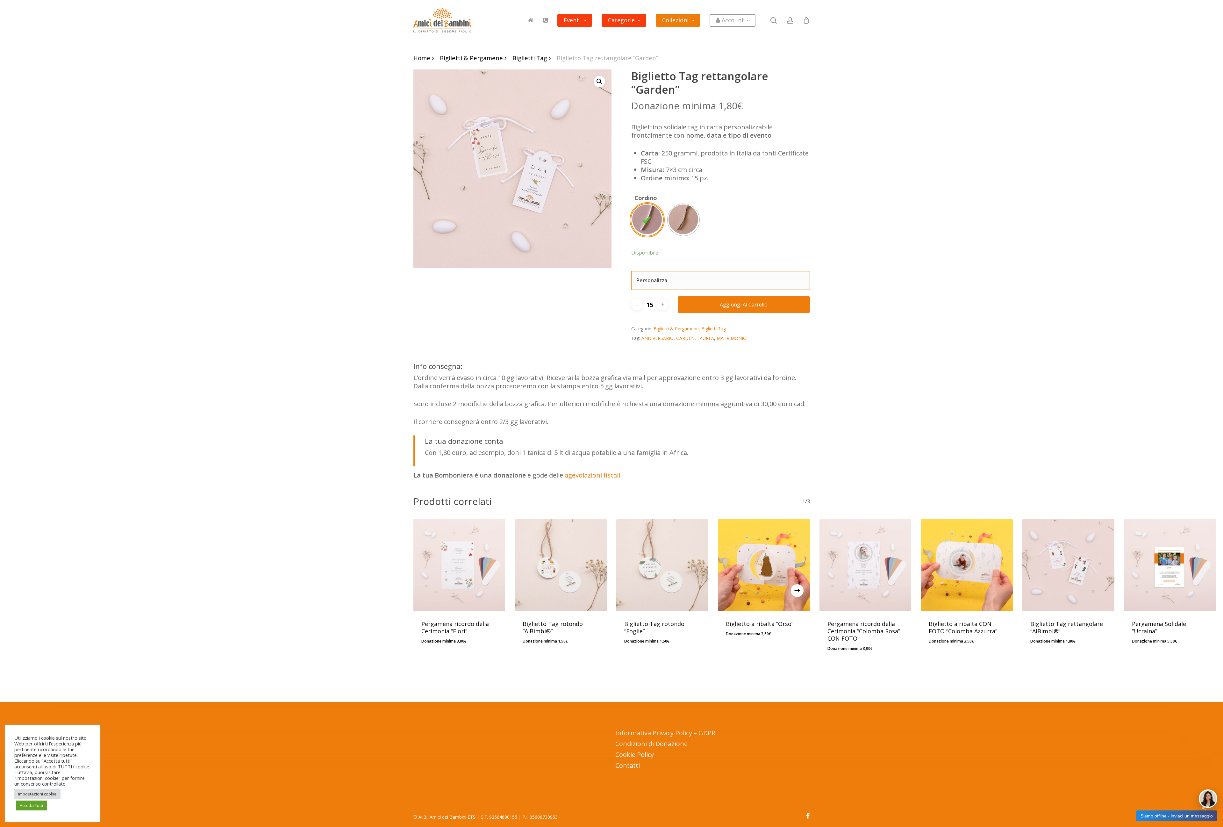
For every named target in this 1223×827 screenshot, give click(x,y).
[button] (599, 81)
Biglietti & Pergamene (471, 58)
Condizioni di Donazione (651, 743)
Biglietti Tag (529, 58)
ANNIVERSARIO (657, 338)
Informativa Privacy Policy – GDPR (665, 733)
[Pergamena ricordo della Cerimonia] (459, 565)
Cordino (645, 198)
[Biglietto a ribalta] (764, 565)
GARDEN (685, 338)
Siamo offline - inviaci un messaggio (1177, 815)
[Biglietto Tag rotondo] (561, 565)
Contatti (627, 765)
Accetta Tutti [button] (31, 805)
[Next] (797, 590)
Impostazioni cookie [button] (37, 794)
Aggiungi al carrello (744, 304)
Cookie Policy (634, 754)
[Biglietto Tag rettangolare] (1068, 565)
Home (421, 58)
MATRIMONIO (732, 338)
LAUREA (705, 338)
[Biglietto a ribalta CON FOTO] (967, 565)
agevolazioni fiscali (592, 475)
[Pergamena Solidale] (1170, 565)
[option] (647, 220)
